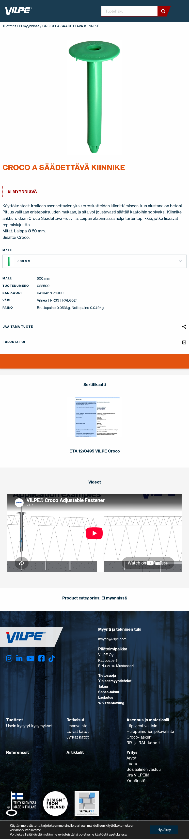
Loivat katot (77, 731)
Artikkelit (75, 752)
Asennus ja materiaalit (147, 719)
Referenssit (17, 752)
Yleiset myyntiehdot (114, 681)
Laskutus (105, 697)
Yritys (132, 752)
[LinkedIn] (19, 658)
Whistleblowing (111, 703)
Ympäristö (135, 780)
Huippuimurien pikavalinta (150, 731)
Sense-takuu (108, 692)
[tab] (3, 364)
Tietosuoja (107, 675)
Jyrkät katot (77, 737)
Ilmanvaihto (77, 725)
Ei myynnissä (29, 26)
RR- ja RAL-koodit (143, 742)
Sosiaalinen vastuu (143, 769)
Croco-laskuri (139, 737)
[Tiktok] (52, 658)
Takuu (103, 686)
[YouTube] (30, 658)
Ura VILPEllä (137, 775)
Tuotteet (9, 26)
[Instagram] (9, 658)
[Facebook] (41, 658)
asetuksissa (117, 834)
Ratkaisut (75, 719)
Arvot (131, 758)
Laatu (131, 763)
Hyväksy (164, 830)
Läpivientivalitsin (141, 725)
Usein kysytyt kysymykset (29, 725)
